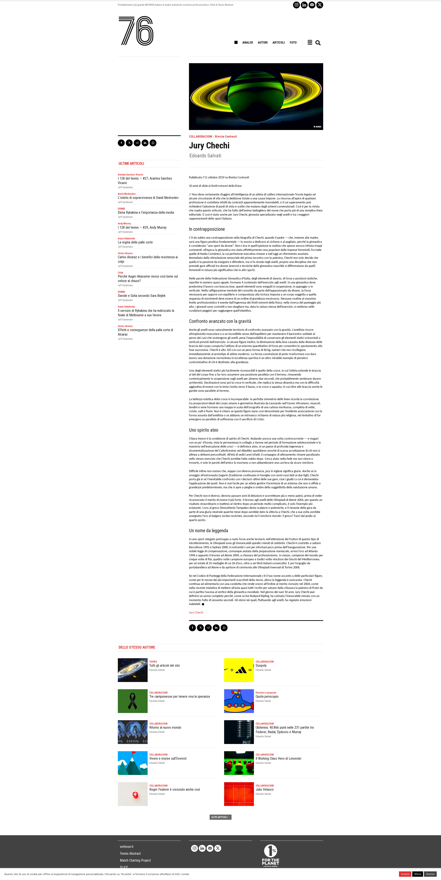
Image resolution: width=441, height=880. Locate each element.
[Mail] (312, 5)
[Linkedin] (304, 5)
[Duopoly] (239, 670)
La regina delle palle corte (135, 242)
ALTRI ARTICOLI (219, 817)
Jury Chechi (196, 612)
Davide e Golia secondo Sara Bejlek (142, 296)
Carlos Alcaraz (125, 253)
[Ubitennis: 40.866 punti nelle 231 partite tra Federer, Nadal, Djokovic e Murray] (239, 732)
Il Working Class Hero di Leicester (278, 758)
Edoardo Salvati (205, 155)
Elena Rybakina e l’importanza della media (146, 212)
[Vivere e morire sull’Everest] (133, 763)
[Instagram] (296, 5)
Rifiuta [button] (417, 874)
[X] (319, 5)
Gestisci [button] (430, 874)
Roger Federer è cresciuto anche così (174, 789)
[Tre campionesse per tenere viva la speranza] (133, 701)
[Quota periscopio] (239, 701)
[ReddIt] (137, 142)
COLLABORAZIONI (200, 136)
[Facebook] (121, 142)
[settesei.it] (136, 31)
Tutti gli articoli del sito (164, 665)
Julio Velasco (265, 789)
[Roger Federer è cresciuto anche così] (133, 794)
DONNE (121, 208)
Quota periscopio (267, 696)
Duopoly (261, 665)
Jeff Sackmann (125, 187)
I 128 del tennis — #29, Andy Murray (142, 227)
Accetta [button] (405, 874)
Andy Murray (124, 223)
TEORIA (153, 661)
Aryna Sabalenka (126, 238)
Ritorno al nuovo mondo (165, 727)
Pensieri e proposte (266, 692)
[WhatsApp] (153, 142)
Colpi (120, 272)
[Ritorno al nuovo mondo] (133, 732)
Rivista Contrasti (226, 136)
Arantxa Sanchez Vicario (130, 174)
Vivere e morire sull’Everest (168, 758)
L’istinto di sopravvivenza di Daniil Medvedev (148, 198)
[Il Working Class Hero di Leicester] (239, 763)
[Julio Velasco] (239, 794)
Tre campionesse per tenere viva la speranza (179, 696)
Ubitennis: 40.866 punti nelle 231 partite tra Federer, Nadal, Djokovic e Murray (285, 729)
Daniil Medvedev (127, 193)
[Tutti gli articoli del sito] (133, 670)
